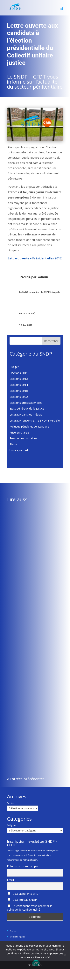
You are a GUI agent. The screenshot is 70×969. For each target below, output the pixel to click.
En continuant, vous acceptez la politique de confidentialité (29, 907)
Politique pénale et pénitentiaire (29, 426)
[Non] (65, 955)
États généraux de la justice (27, 408)
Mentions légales (17, 936)
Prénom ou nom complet (23, 866)
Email (10, 880)
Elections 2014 (19, 385)
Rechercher (51, 341)
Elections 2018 (19, 391)
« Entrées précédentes (26, 779)
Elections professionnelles (26, 403)
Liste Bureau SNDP (24, 899)
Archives (10, 803)
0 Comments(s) (27, 313)
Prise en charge (19, 432)
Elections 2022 (19, 397)
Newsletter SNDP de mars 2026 (30, 551)
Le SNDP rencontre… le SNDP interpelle (35, 420)
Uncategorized (19, 450)
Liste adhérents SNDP (26, 893)
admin (43, 277)
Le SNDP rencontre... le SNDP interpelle (39, 292)
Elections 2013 (19, 379)
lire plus (15, 580)
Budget (14, 367)
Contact (13, 931)
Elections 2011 (19, 373)
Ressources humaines (23, 438)
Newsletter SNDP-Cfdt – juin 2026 (32, 734)
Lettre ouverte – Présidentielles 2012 (35, 258)
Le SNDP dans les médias (26, 414)
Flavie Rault (22, 556)
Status (14, 444)
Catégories (11, 825)
